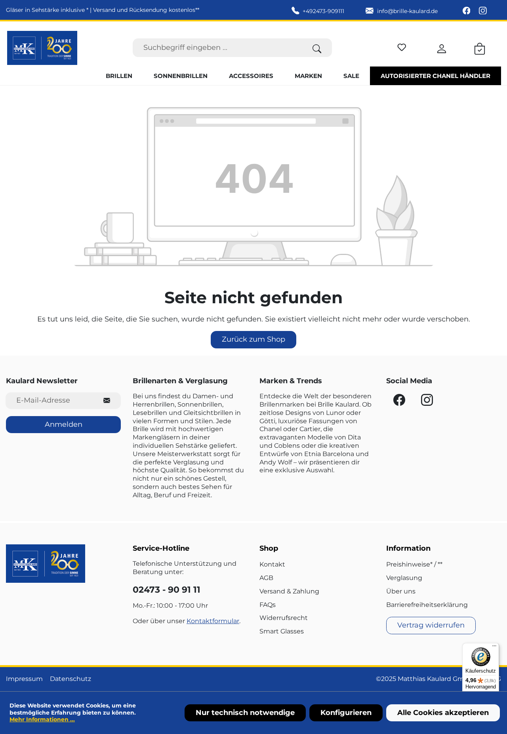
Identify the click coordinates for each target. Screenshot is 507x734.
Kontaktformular (213, 621)
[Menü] (494, 647)
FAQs (267, 604)
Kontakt (272, 564)
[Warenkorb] (480, 47)
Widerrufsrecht (283, 618)
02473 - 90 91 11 (166, 590)
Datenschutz (70, 679)
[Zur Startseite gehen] (42, 48)
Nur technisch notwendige (245, 712)
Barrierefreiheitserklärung (427, 604)
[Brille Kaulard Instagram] (482, 11)
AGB (266, 578)
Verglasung (404, 578)
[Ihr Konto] (442, 47)
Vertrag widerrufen (431, 625)
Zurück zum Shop (253, 339)
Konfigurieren (346, 712)
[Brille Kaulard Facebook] (467, 11)
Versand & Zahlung (289, 591)
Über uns (401, 591)
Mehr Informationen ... (42, 719)
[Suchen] (317, 47)
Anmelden (63, 424)
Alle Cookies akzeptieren (443, 712)
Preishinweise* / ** (414, 564)
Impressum (24, 679)
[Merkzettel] (401, 46)
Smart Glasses (281, 631)
